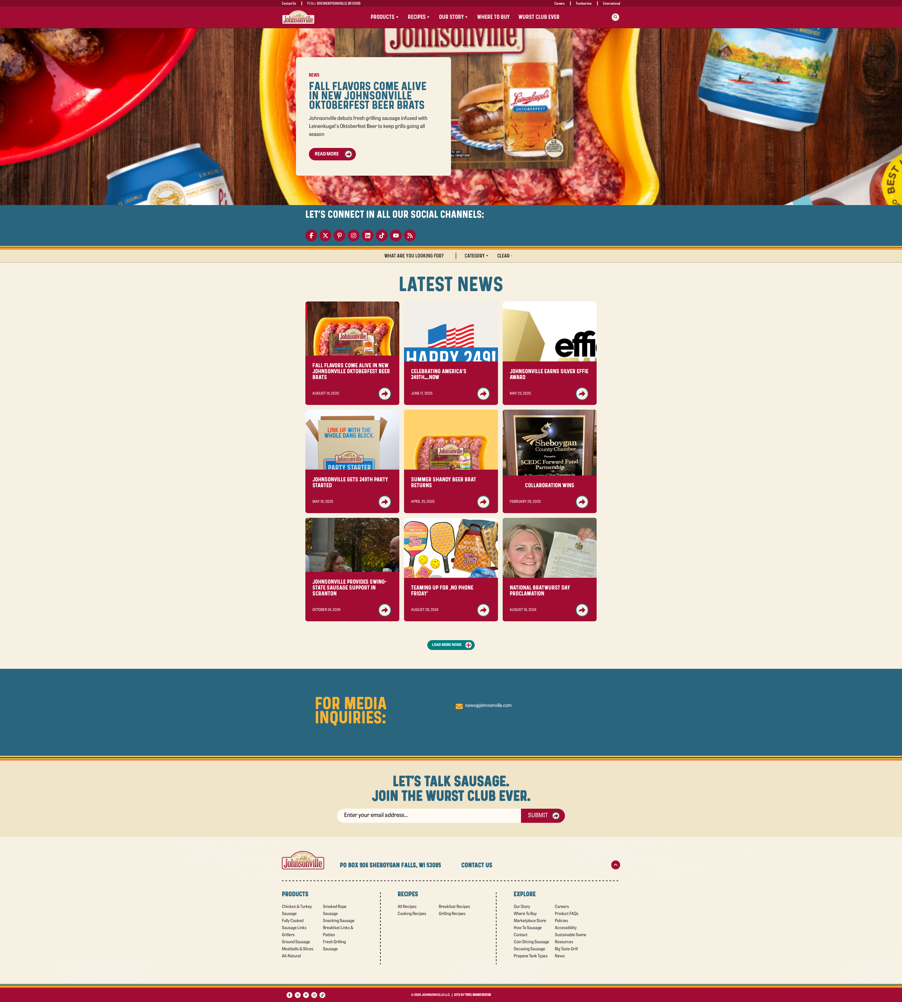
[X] (325, 235)
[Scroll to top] (615, 864)
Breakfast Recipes (454, 907)
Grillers (288, 935)
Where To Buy (493, 17)
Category (475, 256)
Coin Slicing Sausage (531, 942)
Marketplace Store (530, 921)
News (560, 956)
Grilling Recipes (452, 914)
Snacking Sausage (338, 921)
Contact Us (289, 3)
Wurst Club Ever (539, 17)
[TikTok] (382, 235)
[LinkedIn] (367, 235)
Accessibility (566, 928)
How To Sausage (528, 928)
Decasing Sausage (529, 949)
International (611, 3)
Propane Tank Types (531, 956)
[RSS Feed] (410, 235)
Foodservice (583, 3)
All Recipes (407, 907)
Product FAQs (566, 914)
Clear (503, 256)
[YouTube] (396, 235)
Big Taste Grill (566, 949)
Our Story (522, 907)
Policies (561, 921)
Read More (327, 154)
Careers (559, 3)
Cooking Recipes (412, 914)
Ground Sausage (296, 942)
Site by (472, 995)
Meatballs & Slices (297, 949)
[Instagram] (353, 235)
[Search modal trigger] (615, 17)
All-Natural (291, 956)
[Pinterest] (339, 235)
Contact (521, 935)
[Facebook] (311, 235)
